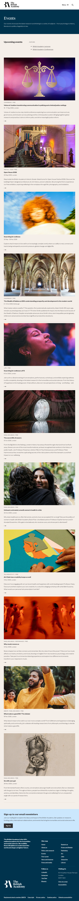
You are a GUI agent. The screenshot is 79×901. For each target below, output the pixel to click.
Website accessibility (65, 897)
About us (44, 847)
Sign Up (8, 826)
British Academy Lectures (41, 46)
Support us (64, 844)
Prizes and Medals (67, 847)
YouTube (44, 878)
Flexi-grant (45, 856)
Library (63, 862)
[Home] (11, 5)
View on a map (63, 882)
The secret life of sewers (12, 438)
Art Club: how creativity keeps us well (17, 577)
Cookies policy (52, 897)
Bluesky (44, 881)
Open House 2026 (10, 172)
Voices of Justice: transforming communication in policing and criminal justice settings (35, 105)
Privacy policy (40, 897)
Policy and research (47, 850)
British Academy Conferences (43, 49)
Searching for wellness (12, 237)
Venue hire (64, 859)
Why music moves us (11, 644)
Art (62, 853)
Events (43, 853)
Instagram (44, 875)
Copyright (31, 897)
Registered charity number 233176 (15, 897)
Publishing (64, 850)
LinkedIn (44, 872)
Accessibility (62, 884)
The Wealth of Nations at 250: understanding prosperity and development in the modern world (38, 301)
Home (43, 844)
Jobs (62, 856)
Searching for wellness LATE (14, 371)
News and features (47, 859)
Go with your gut (10, 781)
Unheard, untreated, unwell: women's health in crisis (23, 510)
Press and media (46, 862)
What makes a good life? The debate (17, 714)
